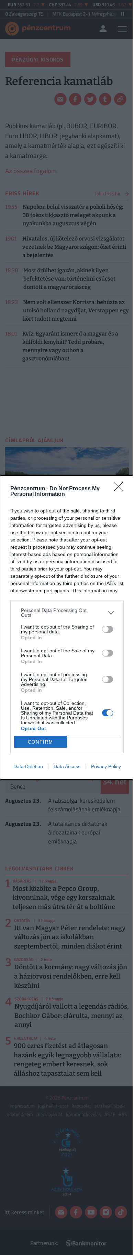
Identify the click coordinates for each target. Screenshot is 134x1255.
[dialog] (67, 627)
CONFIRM (40, 742)
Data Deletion (28, 766)
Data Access (67, 766)
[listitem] (67, 612)
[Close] (120, 489)
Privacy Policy (106, 766)
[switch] (107, 629)
